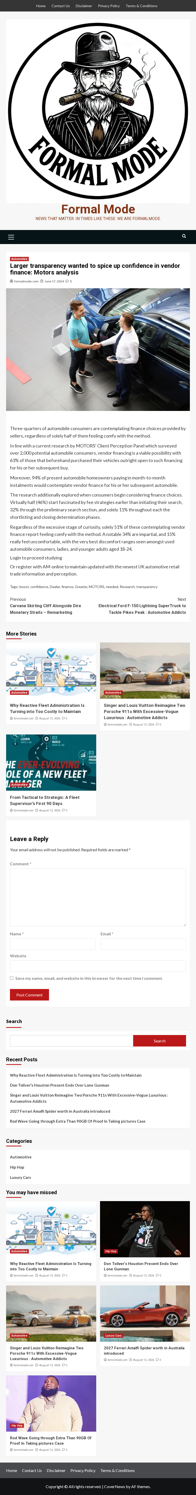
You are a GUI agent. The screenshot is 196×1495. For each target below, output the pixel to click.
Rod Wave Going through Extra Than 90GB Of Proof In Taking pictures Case (77, 1121)
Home (41, 6)
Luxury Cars (20, 1177)
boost (24, 586)
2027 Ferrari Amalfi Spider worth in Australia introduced (60, 1111)
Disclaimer (84, 6)
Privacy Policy (109, 6)
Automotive (19, 259)
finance (67, 586)
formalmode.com (26, 281)
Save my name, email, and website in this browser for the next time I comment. (89, 978)
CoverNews (114, 1486)
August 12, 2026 (49, 810)
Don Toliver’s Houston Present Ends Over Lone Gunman (59, 1085)
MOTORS (96, 586)
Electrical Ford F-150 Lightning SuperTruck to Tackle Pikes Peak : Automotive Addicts (142, 606)
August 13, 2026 (49, 718)
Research (127, 586)
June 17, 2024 (54, 281)
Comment (20, 863)
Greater (81, 586)
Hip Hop (17, 1167)
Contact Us (61, 6)
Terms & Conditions (141, 6)
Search (14, 1021)
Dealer (55, 586)
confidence (39, 586)
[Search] (184, 236)
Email (107, 933)
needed (112, 586)
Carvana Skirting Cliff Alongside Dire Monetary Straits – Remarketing (45, 606)
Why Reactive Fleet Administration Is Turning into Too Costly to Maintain (76, 1075)
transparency (146, 586)
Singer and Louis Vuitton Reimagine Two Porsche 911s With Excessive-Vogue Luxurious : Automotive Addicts (144, 711)
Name (17, 933)
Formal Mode (98, 209)
